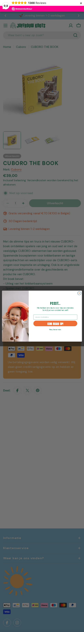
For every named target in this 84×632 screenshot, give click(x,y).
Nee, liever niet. (55, 329)
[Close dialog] (79, 293)
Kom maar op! (55, 323)
